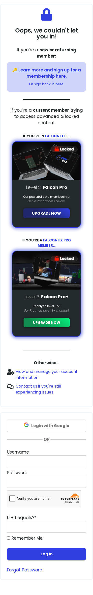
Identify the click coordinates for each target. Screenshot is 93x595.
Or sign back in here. (46, 84)
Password (17, 473)
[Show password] (77, 482)
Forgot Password (24, 570)
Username (18, 452)
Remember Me (26, 538)
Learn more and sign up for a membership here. (49, 73)
